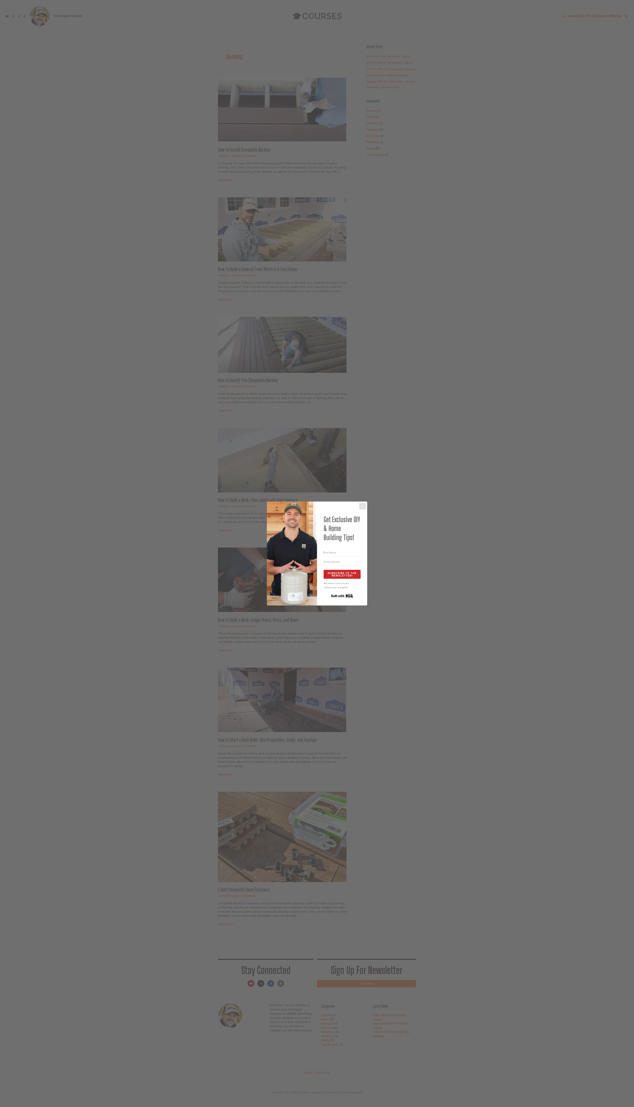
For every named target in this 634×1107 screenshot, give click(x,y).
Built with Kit (342, 596)
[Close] (362, 506)
